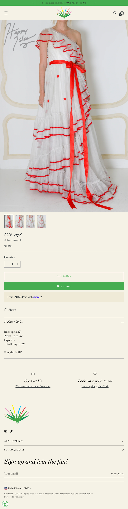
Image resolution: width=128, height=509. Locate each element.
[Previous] (33, 3)
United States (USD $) (18, 488)
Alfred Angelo (13, 240)
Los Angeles (88, 386)
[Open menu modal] (5, 12)
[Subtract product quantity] (7, 264)
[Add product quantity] (17, 264)
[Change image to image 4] (41, 221)
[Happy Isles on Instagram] (6, 431)
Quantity (9, 257)
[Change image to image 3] (30, 221)
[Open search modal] (115, 12)
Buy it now (64, 286)
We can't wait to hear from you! (33, 386)
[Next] (95, 3)
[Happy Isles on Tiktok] (12, 431)
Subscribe (117, 473)
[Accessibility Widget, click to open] (5, 504)
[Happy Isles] (64, 13)
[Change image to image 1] (8, 221)
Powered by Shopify (14, 496)
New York (103, 386)
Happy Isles (28, 493)
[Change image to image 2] (19, 221)
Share (12, 310)
